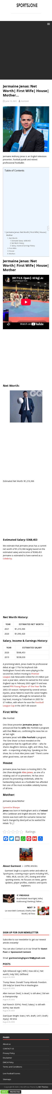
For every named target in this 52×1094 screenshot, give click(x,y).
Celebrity (7, 558)
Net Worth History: (18, 243)
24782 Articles (30, 866)
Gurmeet (25, 101)
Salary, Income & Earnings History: (23, 246)
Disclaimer (7, 1057)
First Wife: (13, 248)
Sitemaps (7, 1079)
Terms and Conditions (12, 1066)
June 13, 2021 (11, 101)
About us (7, 1044)
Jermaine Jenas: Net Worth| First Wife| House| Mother (26, 233)
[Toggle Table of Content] (48, 228)
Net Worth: (13, 238)
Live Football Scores (11, 1073)
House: (12, 251)
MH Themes (43, 1087)
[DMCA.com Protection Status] (11, 1092)
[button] (48, 24)
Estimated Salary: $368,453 (21, 241)
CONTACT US (8, 1048)
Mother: (12, 254)
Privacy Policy (9, 1053)
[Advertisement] (26, 54)
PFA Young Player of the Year (24, 686)
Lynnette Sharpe (11, 807)
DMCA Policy (8, 1062)
